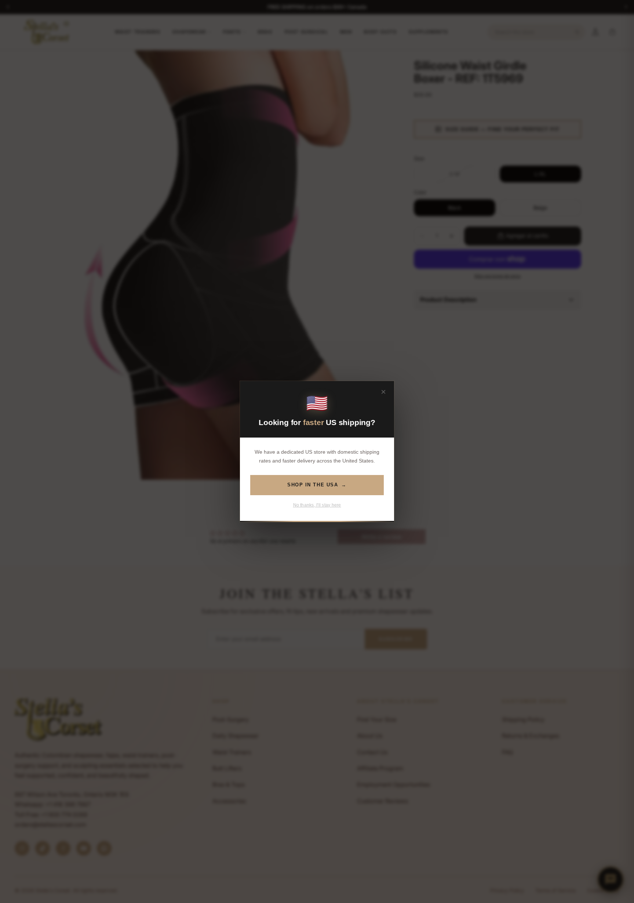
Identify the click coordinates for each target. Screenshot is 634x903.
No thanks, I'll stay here (317, 505)
